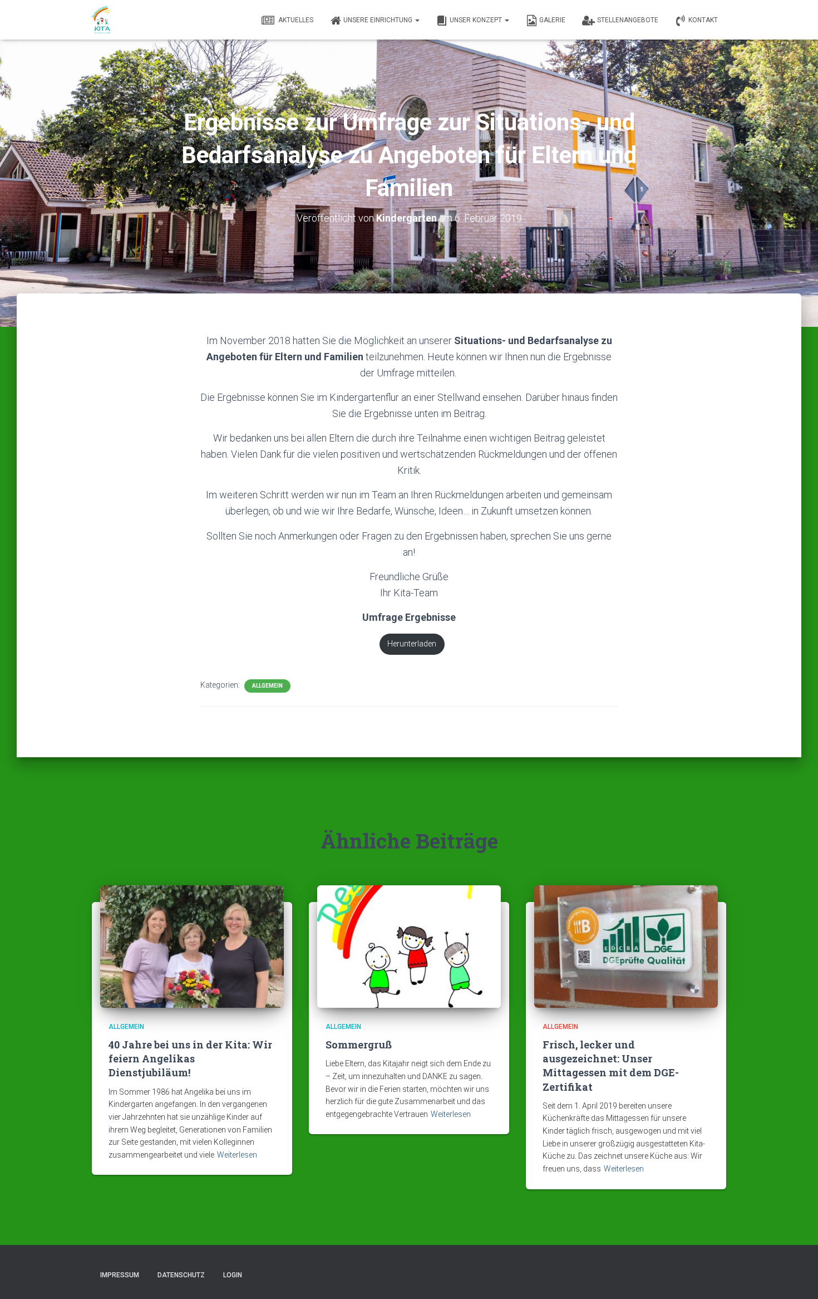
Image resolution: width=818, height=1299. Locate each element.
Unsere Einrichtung (378, 20)
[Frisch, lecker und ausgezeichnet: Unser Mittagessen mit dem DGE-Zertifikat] (626, 945)
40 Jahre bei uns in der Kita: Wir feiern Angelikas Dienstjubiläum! (190, 1058)
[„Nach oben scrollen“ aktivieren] (796, 1277)
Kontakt (703, 20)
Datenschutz (181, 1275)
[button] (417, 20)
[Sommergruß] (409, 945)
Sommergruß (359, 1044)
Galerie (552, 20)
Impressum (119, 1275)
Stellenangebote (627, 20)
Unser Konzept (477, 20)
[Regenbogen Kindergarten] (101, 20)
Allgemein (267, 686)
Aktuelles (295, 20)
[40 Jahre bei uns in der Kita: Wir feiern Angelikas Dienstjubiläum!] (192, 945)
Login (232, 1275)
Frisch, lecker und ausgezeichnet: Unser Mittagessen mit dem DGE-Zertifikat (611, 1066)
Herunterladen (411, 644)
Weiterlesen (237, 1154)
